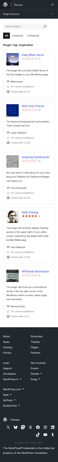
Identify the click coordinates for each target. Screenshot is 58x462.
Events (35, 368)
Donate (36, 373)
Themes (35, 341)
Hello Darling (30, 212)
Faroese (15, 419)
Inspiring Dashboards (35, 157)
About (6, 336)
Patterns (35, 352)
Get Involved (38, 362)
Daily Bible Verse (33, 54)
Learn (6, 362)
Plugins (35, 347)
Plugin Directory (11, 14)
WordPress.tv (12, 379)
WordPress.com (13, 389)
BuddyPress (11, 405)
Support (7, 368)
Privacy (7, 352)
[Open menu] (53, 4)
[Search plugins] (45, 26)
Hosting (7, 347)
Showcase (37, 336)
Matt (7, 394)
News (6, 341)
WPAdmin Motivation (35, 271)
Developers (9, 373)
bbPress (9, 400)
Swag (35, 379)
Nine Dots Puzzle (33, 106)
